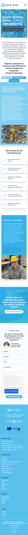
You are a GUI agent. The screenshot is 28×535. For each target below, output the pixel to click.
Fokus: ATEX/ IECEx (6, 443)
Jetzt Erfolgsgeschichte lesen (14, 311)
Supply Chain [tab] (6, 77)
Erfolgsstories (5, 480)
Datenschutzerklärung (14, 525)
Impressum (14, 527)
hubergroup (4, 459)
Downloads (4, 489)
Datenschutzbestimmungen (14, 387)
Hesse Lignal (4, 466)
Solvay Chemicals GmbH (7, 464)
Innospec (3, 457)
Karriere (3, 501)
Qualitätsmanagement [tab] (19, 77)
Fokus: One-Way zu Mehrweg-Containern (12, 447)
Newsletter (4, 484)
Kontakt (3, 503)
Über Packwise (5, 496)
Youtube (3, 515)
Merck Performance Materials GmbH (11, 462)
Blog (2, 482)
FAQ (14, 530)
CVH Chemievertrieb (6, 472)
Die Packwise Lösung (7, 441)
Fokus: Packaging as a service (9, 450)
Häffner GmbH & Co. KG (7, 468)
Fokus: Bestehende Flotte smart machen (12, 445)
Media (3, 487)
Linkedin (3, 511)
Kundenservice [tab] (14, 80)
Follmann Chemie (5, 470)
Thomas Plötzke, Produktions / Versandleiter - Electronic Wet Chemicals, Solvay (12, 250)
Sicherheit (14, 532)
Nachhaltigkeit (5, 498)
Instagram (3, 513)
